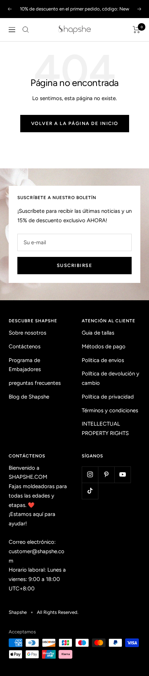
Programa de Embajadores (25, 365)
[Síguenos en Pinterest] (106, 474)
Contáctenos (25, 346)
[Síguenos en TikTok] (90, 491)
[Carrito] (136, 29)
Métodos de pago (103, 346)
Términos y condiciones (110, 410)
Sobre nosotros (27, 333)
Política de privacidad (108, 396)
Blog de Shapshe (29, 396)
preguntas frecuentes (35, 383)
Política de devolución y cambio (110, 378)
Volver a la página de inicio (74, 123)
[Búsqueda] (25, 29)
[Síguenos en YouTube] (122, 474)
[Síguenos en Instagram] (90, 474)
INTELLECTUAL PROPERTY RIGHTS (105, 428)
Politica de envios (103, 360)
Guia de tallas (98, 333)
